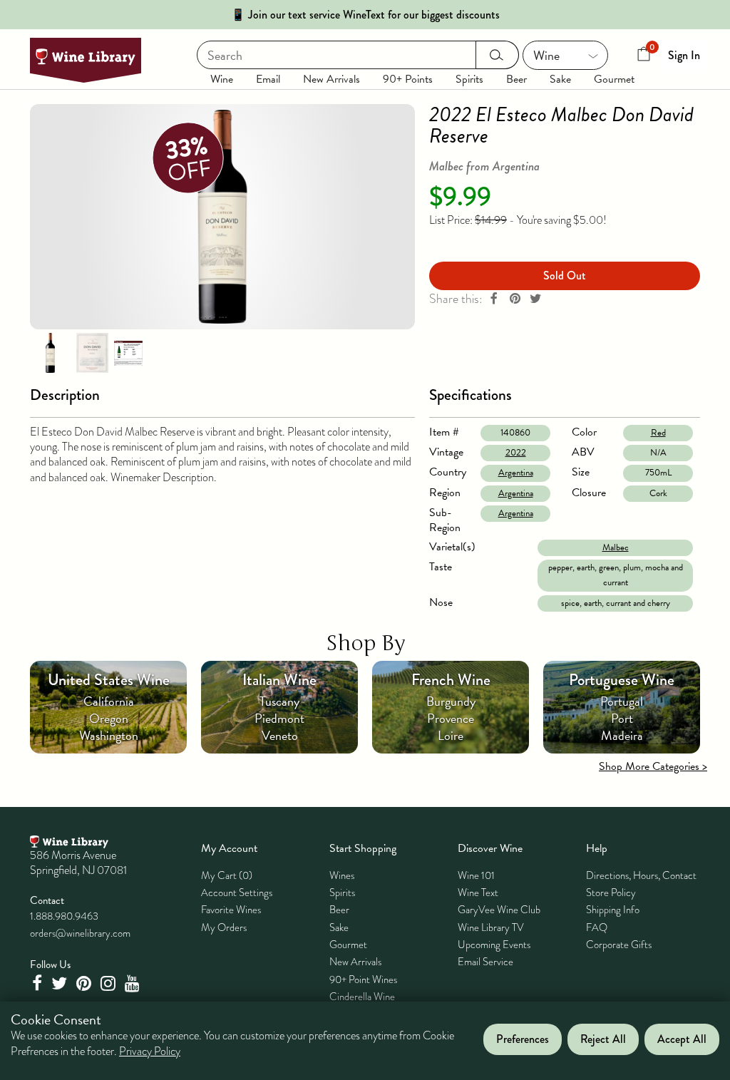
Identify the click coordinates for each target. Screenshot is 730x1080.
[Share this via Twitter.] (535, 299)
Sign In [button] (684, 55)
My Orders (224, 927)
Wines (341, 875)
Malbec (615, 547)
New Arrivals (331, 79)
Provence (450, 718)
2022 (515, 453)
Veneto (280, 735)
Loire (450, 735)
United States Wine (109, 679)
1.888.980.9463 (64, 916)
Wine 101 (476, 875)
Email (268, 79)
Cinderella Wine (362, 996)
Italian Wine (279, 679)
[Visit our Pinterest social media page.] (85, 983)
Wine (221, 79)
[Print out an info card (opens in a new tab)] (128, 352)
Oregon (108, 718)
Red (658, 433)
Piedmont (279, 718)
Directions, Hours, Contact (641, 875)
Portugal (621, 701)
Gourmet (614, 79)
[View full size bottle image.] (222, 217)
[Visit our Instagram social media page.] (109, 983)
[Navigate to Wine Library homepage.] (85, 60)
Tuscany (279, 701)
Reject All (603, 1039)
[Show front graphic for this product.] (92, 352)
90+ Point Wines (363, 979)
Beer (516, 79)
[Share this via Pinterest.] (514, 299)
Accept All (681, 1039)
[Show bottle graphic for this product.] (50, 352)
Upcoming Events (494, 944)
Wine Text (478, 892)
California (108, 701)
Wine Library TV (491, 927)
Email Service (485, 962)
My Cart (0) (226, 875)
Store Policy (611, 892)
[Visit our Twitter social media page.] (61, 983)
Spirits (469, 79)
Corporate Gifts (619, 944)
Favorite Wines (231, 909)
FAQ (596, 927)
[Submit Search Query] (497, 55)
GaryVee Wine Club (499, 909)
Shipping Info (612, 909)
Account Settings (236, 892)
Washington (108, 735)
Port (622, 718)
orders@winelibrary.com (80, 933)
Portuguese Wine (621, 679)
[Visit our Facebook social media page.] (38, 983)
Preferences (522, 1039)
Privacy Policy (149, 1051)
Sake (560, 79)
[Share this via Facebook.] (494, 299)
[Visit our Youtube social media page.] (134, 983)
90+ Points (408, 79)
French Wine (450, 679)
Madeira (622, 735)
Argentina (515, 473)
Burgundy (450, 701)
